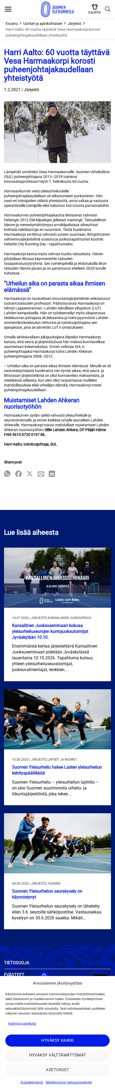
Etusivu (12, 23)
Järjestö (74, 23)
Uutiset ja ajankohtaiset (42, 23)
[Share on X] (29, 474)
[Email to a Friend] (41, 474)
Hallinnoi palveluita (22, 1023)
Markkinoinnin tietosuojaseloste (69, 1082)
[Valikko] (8, 9)
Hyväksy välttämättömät (57, 1055)
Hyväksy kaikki (57, 1040)
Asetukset (57, 1069)
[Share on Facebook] (18, 474)
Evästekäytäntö (32, 1082)
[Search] (108, 9)
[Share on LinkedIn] (52, 474)
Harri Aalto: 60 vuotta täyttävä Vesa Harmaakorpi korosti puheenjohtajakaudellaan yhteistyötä (53, 32)
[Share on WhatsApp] (7, 474)
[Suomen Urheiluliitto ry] (57, 9)
